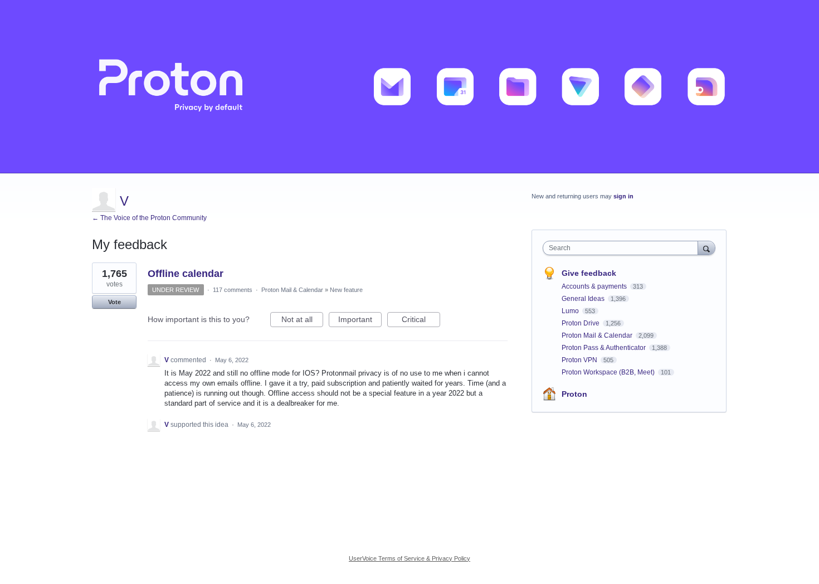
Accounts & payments (595, 286)
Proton (574, 394)
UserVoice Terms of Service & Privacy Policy (409, 558)
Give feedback (589, 273)
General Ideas (584, 299)
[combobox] (623, 248)
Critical (421, 321)
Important (360, 321)
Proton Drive (581, 323)
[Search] (706, 248)
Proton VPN (580, 360)
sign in (623, 196)
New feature (346, 289)
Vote (114, 302)
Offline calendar (185, 273)
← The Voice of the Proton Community (149, 218)
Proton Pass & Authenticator (604, 348)
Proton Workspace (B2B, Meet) (609, 372)
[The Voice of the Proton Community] (409, 86)
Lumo (571, 311)
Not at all (302, 321)
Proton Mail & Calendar (292, 289)
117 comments (232, 289)
